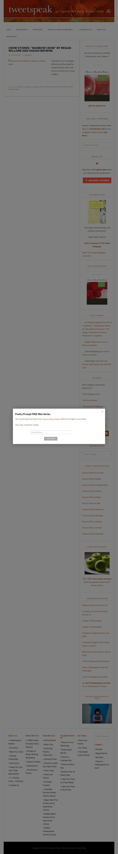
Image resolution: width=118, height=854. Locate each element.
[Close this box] (102, 411)
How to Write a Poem (51, 419)
